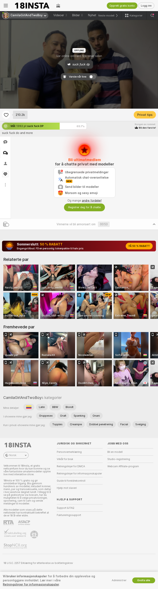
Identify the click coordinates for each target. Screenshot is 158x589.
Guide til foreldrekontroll (71, 480)
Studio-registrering (118, 459)
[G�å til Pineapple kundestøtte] (34, 534)
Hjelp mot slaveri (67, 488)
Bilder (77, 15)
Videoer (60, 15)
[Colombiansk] (28, 407)
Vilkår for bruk (65, 459)
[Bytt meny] (6, 5)
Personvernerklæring (69, 452)
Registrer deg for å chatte (84, 207)
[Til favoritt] (6, 115)
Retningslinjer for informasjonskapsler (79, 473)
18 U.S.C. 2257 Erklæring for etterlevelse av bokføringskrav (38, 563)
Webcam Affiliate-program (123, 466)
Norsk (12, 455)
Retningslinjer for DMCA (71, 466)
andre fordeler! (92, 200)
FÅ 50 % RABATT (139, 246)
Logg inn (146, 5)
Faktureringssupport (69, 515)
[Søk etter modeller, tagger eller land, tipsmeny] (152, 15)
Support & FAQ (65, 508)
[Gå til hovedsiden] (32, 5)
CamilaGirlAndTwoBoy (22, 397)
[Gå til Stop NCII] (15, 546)
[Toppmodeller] (58, 5)
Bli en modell (115, 452)
